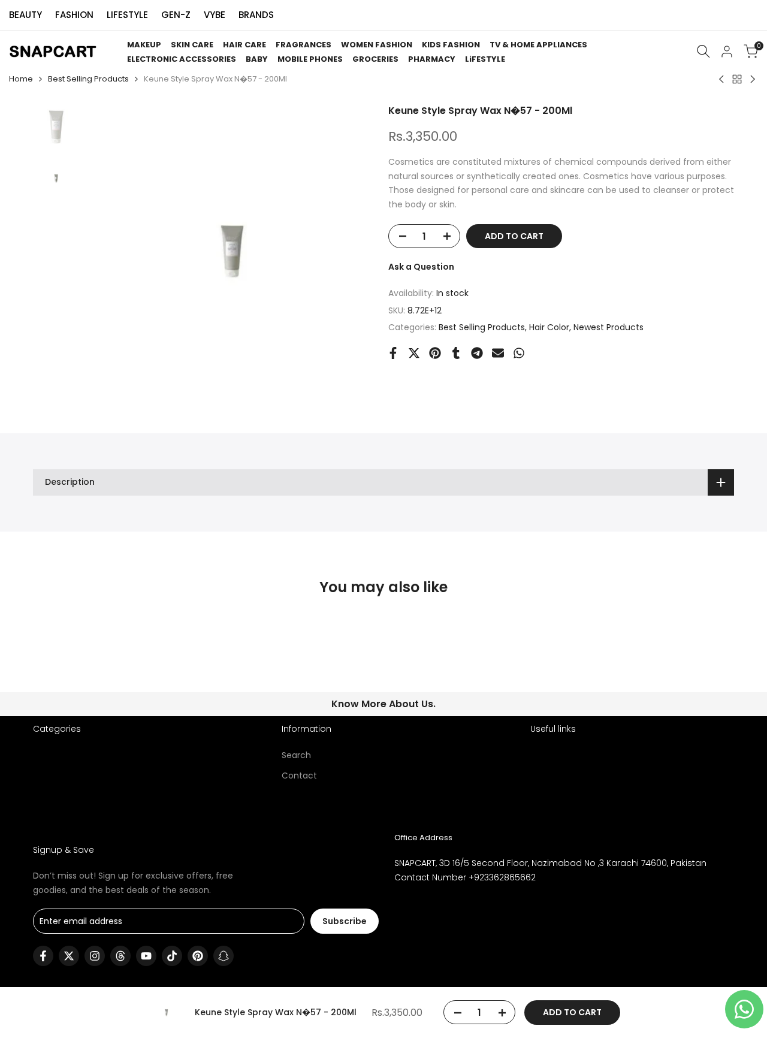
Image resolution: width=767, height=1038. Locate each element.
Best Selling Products (88, 79)
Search (296, 755)
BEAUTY (25, 14)
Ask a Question (421, 267)
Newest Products (608, 327)
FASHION (74, 14)
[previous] (109, 250)
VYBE (214, 14)
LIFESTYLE (127, 14)
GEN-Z (176, 14)
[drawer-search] (703, 51)
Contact (299, 775)
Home (21, 79)
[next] (355, 250)
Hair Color (549, 327)
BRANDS (256, 14)
